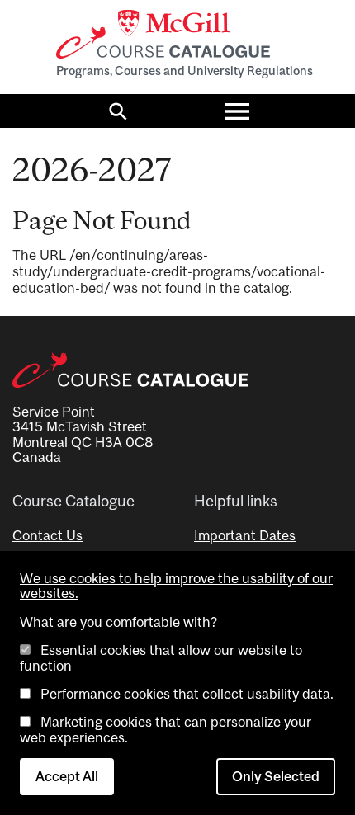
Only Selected (276, 776)
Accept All (67, 776)
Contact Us (47, 535)
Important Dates (245, 535)
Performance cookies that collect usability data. (187, 693)
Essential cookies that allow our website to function (161, 657)
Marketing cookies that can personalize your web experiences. (165, 729)
